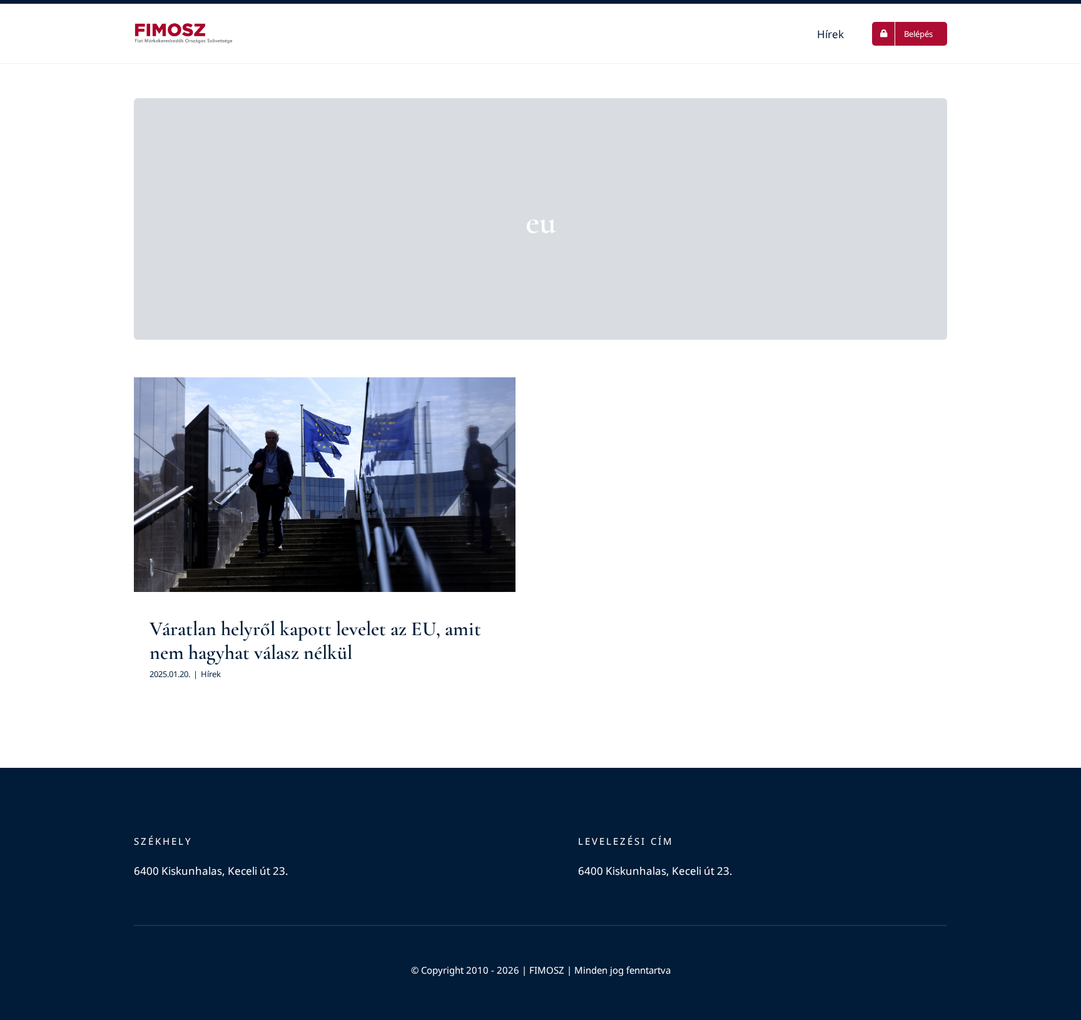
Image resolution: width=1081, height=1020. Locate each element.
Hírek (325, 510)
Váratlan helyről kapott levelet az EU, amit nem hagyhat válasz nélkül (315, 640)
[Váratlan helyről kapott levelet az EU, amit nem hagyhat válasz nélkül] (324, 484)
